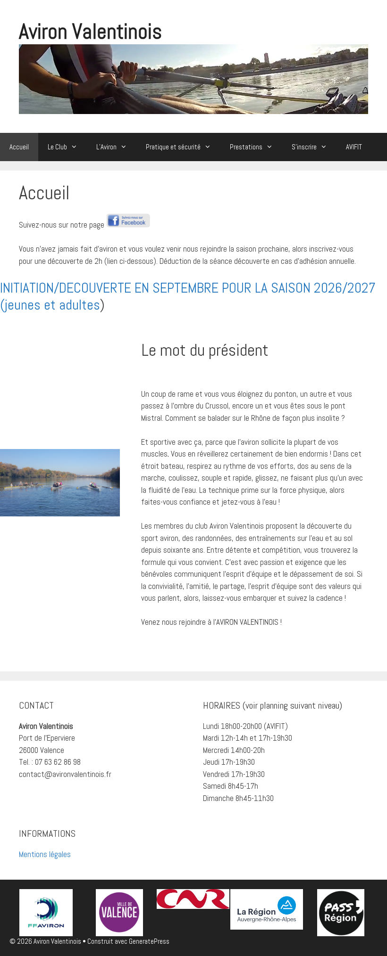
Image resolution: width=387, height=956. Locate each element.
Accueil (19, 146)
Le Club (57, 146)
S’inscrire (304, 146)
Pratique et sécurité (173, 146)
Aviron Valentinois (90, 31)
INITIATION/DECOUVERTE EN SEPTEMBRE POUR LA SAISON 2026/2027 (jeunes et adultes (188, 296)
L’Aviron (106, 146)
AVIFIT (354, 146)
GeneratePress (149, 941)
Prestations (246, 146)
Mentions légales (45, 854)
